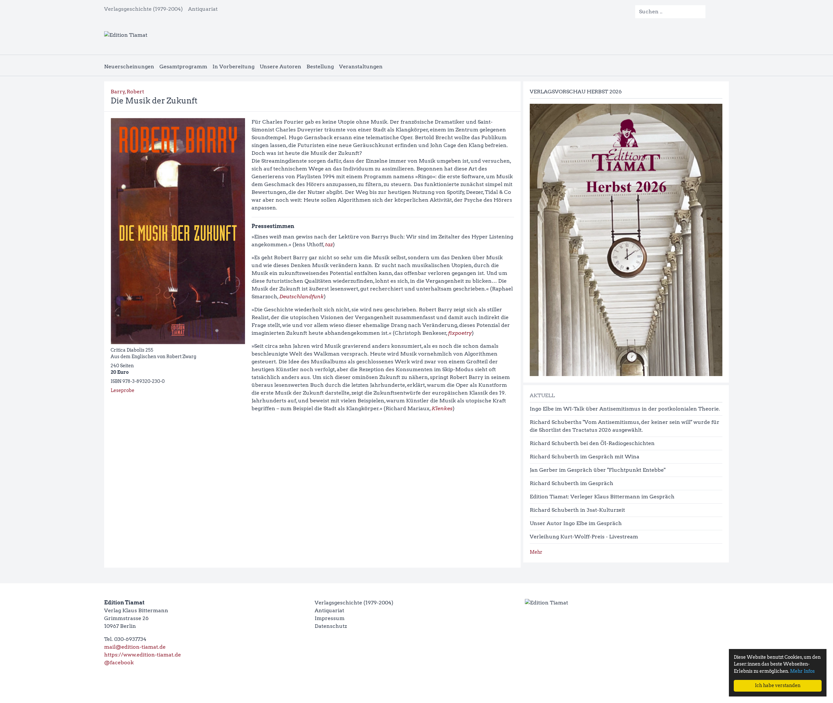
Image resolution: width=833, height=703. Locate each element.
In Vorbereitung (233, 66)
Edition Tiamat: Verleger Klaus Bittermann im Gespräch (602, 496)
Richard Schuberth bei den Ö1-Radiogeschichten (592, 443)
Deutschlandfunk (301, 296)
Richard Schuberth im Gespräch (571, 483)
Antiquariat (203, 9)
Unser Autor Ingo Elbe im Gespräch (576, 523)
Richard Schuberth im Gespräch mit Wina (584, 456)
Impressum (330, 618)
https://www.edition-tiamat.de (142, 655)
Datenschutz (331, 626)
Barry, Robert (127, 91)
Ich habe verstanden (777, 685)
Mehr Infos (802, 671)
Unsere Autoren (280, 66)
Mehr (536, 552)
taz (329, 244)
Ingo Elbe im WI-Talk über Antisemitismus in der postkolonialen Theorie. (625, 409)
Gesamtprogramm (183, 66)
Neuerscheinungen (129, 66)
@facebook (119, 662)
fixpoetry (460, 333)
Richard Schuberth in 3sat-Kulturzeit (577, 510)
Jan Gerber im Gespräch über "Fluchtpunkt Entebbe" (597, 470)
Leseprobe (122, 390)
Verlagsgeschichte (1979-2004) (143, 9)
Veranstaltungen (361, 66)
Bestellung (320, 66)
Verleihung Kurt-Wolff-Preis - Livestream (584, 537)
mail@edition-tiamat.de (135, 647)
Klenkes (442, 408)
